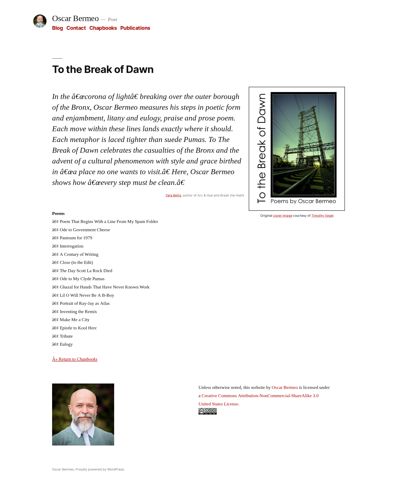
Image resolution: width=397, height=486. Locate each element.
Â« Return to (74, 359)
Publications (135, 28)
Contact (76, 28)
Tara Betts (173, 195)
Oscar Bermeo (75, 18)
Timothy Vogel (322, 216)
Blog (57, 28)
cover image (282, 216)
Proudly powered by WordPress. (100, 469)
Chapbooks (103, 28)
